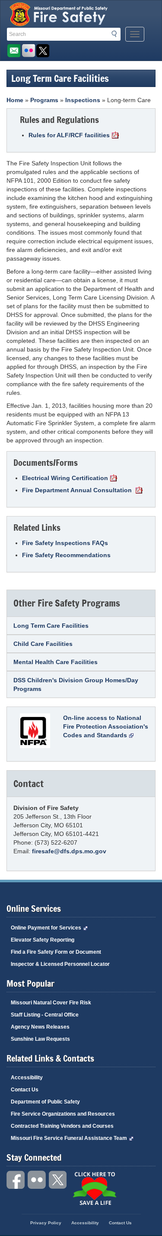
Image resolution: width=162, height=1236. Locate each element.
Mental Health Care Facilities (55, 661)
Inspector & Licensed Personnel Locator (60, 964)
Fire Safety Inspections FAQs (65, 542)
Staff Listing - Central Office (45, 1015)
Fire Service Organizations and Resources (63, 1114)
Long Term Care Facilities (51, 625)
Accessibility (27, 1078)
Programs (44, 100)
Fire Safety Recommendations (66, 555)
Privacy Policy (45, 1222)
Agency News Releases (40, 1027)
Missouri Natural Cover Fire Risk (51, 1003)
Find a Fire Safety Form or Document (56, 952)
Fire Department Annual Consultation (77, 490)
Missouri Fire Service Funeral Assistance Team (69, 1138)
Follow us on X (43, 51)
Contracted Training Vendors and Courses (62, 1126)
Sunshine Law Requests (40, 1039)
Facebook (15, 1180)
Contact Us (24, 1090)
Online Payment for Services (46, 928)
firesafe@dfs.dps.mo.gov (69, 851)
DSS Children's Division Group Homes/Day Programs (75, 684)
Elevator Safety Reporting (42, 940)
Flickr (28, 51)
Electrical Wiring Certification (65, 477)
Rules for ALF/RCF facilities (69, 135)
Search (116, 35)
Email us (13, 51)
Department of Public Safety (45, 1102)
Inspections (82, 100)
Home (14, 100)
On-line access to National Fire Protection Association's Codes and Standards (105, 726)
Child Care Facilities (43, 643)
